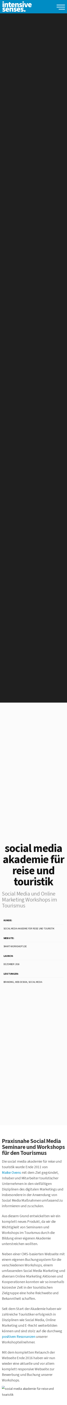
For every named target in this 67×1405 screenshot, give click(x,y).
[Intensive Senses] (17, 6)
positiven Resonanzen (18, 1336)
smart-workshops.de (15, 946)
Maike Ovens (11, 1172)
